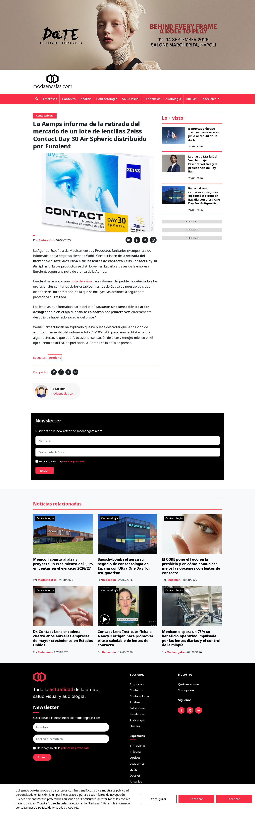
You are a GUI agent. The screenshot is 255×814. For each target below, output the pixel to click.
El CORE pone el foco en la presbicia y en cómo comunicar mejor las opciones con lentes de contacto (191, 566)
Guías (133, 769)
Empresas (50, 99)
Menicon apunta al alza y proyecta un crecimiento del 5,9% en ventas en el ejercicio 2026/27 (63, 564)
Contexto (69, 99)
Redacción (46, 240)
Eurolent (55, 357)
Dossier (135, 775)
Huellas (191, 99)
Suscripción (186, 690)
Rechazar (196, 799)
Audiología (173, 99)
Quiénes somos (188, 684)
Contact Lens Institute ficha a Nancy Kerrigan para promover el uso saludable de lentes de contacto (125, 638)
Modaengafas (47, 580)
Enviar (44, 470)
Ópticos (135, 757)
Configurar (158, 799)
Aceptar (234, 799)
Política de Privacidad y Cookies (58, 807)
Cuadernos (137, 763)
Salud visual (130, 99)
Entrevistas (137, 745)
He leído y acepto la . (62, 461)
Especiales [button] (209, 99)
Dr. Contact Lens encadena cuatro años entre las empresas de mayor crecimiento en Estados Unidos (63, 638)
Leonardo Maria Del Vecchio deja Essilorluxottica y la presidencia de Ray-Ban (202, 163)
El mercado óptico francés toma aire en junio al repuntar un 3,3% (203, 134)
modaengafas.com (63, 393)
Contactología (106, 99)
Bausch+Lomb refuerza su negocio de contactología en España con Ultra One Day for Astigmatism (204, 195)
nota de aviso (81, 281)
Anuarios (136, 781)
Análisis (85, 99)
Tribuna (135, 751)
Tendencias (152, 99)
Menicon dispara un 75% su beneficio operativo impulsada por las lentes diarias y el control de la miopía (191, 638)
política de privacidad (72, 461)
